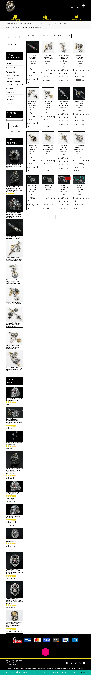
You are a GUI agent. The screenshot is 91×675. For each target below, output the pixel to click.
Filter (14, 125)
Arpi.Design (80, 668)
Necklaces (10, 88)
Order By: (46, 36)
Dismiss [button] (81, 672)
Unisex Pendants (14, 81)
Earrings (10, 92)
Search (12, 44)
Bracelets (10, 67)
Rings (8, 63)
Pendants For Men (15, 84)
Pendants (24, 27)
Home (17, 27)
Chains (9, 103)
